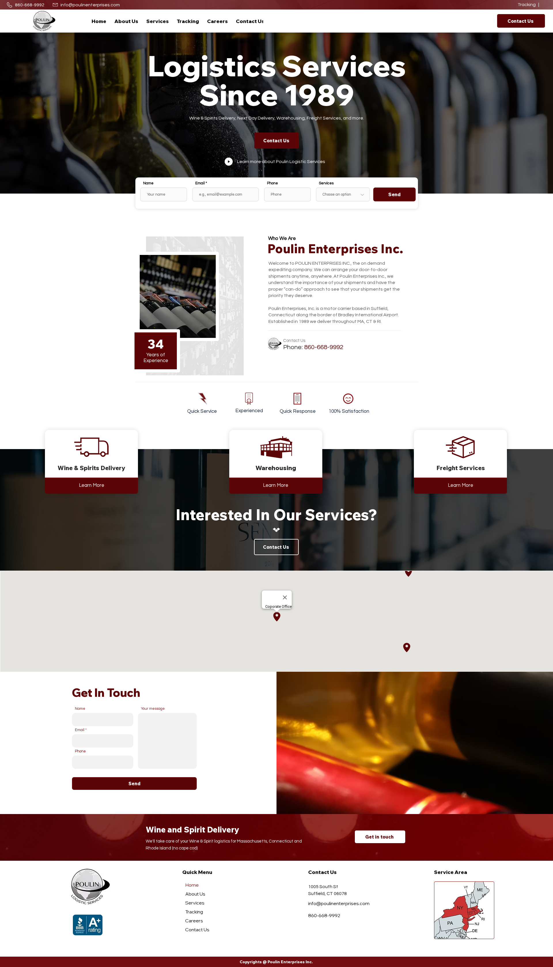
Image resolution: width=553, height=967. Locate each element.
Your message (153, 709)
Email (200, 183)
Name (148, 183)
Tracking (194, 912)
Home (192, 885)
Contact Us (197, 929)
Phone (272, 183)
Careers (194, 921)
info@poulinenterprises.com (90, 5)
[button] (157, 21)
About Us (195, 894)
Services (326, 183)
